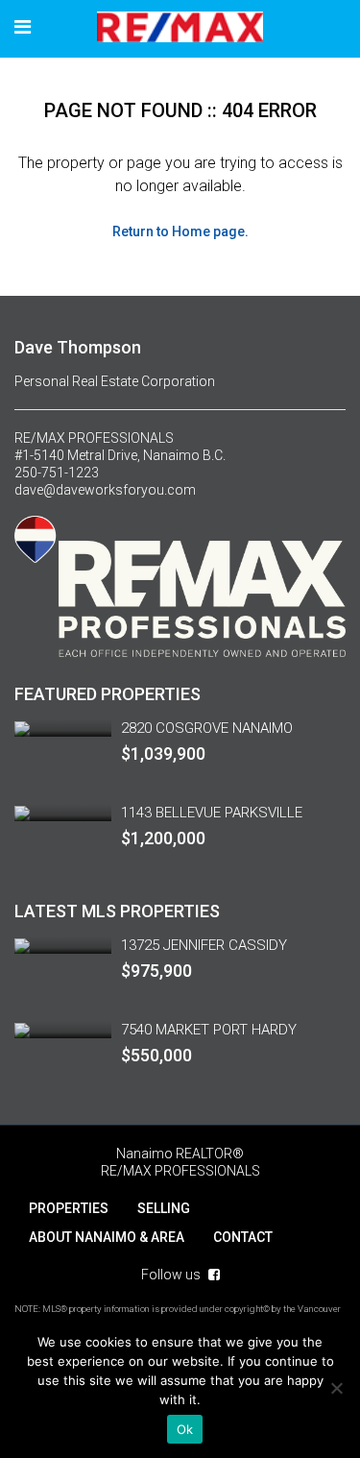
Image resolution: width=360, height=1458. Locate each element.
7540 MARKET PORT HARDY (209, 1029)
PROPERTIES (68, 1208)
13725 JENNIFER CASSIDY (204, 945)
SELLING (163, 1208)
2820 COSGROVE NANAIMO (207, 728)
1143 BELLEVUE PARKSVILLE (211, 812)
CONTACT (243, 1237)
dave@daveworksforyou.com (105, 490)
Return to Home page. (180, 231)
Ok (185, 1429)
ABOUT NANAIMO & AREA (106, 1237)
